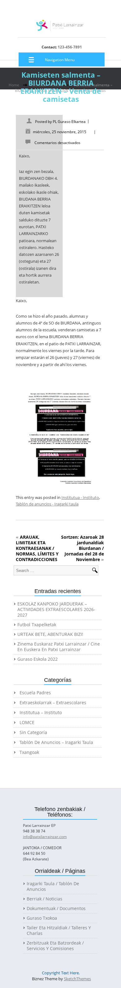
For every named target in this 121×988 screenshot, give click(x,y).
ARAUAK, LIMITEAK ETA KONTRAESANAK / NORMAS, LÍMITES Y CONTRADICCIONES (37, 548)
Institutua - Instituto (80, 497)
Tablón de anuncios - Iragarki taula (47, 504)
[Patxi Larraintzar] (60, 28)
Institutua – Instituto (41, 712)
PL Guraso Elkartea (69, 121)
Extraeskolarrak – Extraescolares (53, 702)
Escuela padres (35, 693)
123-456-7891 (69, 47)
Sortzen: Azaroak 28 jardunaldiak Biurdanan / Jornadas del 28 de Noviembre (82, 548)
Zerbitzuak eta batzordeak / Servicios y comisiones (55, 945)
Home (14, 85)
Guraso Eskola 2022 (37, 659)
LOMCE (27, 722)
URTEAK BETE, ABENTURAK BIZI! (50, 634)
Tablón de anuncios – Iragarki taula (56, 742)
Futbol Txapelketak (36, 625)
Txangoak (29, 752)
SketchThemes (77, 978)
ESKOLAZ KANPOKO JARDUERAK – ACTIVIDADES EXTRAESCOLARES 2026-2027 (56, 609)
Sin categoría (33, 732)
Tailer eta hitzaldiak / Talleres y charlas (59, 930)
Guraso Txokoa (42, 918)
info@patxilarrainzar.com (45, 836)
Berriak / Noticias (44, 899)
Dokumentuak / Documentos (56, 908)
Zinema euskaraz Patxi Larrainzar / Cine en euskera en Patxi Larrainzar (58, 646)
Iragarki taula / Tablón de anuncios (53, 886)
